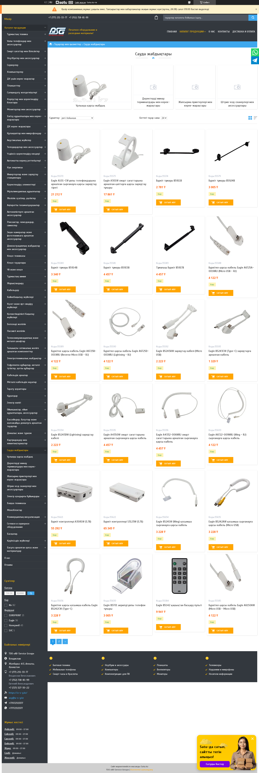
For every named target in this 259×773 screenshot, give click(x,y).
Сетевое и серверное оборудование (18, 525)
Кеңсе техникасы (16, 255)
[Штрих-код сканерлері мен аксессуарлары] (237, 87)
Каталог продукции (15, 27)
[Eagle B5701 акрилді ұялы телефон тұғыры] (127, 576)
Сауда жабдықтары (17, 450)
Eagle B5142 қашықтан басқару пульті (179, 605)
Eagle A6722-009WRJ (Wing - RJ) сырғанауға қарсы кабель (227, 436)
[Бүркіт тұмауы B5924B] (232, 151)
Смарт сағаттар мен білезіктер (23, 51)
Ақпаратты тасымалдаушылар (23, 205)
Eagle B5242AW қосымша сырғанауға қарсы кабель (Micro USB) (231, 523)
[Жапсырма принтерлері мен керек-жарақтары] (195, 87)
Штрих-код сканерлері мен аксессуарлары (21, 488)
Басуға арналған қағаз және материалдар (22, 549)
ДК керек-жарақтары (18, 126)
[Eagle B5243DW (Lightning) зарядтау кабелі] (74, 405)
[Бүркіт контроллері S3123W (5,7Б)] (127, 492)
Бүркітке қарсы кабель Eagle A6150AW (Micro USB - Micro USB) (232, 607)
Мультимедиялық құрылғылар (23, 191)
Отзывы (8, 564)
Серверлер (12, 65)
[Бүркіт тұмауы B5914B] (74, 238)
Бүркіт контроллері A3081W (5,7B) (71, 521)
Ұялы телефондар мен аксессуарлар (19, 43)
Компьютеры (111, 669)
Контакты (224, 31)
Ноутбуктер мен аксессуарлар (23, 58)
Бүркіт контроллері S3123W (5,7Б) (123, 521)
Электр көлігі (14, 402)
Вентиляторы (163, 669)
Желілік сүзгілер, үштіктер (21, 198)
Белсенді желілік (16, 324)
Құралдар (12, 395)
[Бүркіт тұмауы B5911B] (179, 151)
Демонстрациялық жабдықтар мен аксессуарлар (23, 247)
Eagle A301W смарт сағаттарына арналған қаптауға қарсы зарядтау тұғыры (125, 184)
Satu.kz (144, 766)
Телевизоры (215, 665)
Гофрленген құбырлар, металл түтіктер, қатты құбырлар (23, 367)
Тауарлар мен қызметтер (67, 44)
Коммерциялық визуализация (23, 516)
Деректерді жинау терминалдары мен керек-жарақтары (21, 466)
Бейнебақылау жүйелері (20, 297)
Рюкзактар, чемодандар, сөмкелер (20, 224)
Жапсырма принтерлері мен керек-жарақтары (22, 478)
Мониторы (162, 674)
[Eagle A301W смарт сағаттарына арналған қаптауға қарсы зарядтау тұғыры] (127, 151)
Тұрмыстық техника (17, 34)
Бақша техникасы (16, 503)
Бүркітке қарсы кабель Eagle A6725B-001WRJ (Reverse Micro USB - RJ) (73, 352)
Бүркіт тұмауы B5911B (169, 180)
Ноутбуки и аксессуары (117, 665)
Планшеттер (13, 85)
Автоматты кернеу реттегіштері (24, 160)
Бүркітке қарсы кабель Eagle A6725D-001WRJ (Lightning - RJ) (126, 352)
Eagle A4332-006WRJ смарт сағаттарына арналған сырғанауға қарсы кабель (177, 438)
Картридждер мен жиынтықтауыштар (17, 442)
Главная (172, 31)
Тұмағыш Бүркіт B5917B (170, 267)
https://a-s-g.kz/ (18, 692)
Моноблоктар (14, 510)
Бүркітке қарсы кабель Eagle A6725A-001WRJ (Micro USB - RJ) (231, 269)
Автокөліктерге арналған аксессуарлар (20, 213)
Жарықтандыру (15, 283)
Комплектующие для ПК (117, 674)
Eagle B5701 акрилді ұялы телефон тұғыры (124, 607)
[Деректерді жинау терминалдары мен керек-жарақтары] (153, 87)
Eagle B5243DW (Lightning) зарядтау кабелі (72, 436)
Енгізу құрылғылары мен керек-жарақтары (24, 118)
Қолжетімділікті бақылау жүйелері (20, 315)
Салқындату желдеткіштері (22, 92)
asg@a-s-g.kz (16, 697)
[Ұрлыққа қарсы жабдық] (90, 87)
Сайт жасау (80, 2)
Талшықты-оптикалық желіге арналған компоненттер (23, 350)
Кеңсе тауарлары (16, 262)
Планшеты (162, 665)
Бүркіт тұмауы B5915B (117, 267)
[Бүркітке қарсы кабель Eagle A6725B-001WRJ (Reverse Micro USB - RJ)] (74, 322)
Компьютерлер (15, 71)
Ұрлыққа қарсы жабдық (20, 456)
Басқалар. (12, 533)
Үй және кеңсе (15, 269)
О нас (7, 557)
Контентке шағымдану (142, 769)
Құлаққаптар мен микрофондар (24, 133)
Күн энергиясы (15, 167)
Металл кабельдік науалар (22, 382)
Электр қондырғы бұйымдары (23, 496)
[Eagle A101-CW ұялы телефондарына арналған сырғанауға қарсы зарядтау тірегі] (74, 151)
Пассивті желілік (16, 331)
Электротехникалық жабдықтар (24, 358)
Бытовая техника (61, 665)
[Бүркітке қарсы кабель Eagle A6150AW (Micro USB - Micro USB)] (232, 576)
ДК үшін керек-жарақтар (21, 78)
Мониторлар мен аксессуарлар (24, 109)
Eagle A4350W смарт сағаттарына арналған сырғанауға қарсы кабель (125, 436)
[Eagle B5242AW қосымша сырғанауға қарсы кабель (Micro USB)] (232, 492)
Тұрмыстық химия (16, 276)
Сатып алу (64, 209)
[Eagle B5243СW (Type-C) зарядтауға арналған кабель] (232, 322)
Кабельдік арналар (17, 375)
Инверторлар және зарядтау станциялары (22, 176)
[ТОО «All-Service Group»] (57, 31)
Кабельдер (13, 290)
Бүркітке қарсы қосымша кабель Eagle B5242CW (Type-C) (74, 607)
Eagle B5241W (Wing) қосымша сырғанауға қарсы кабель (174, 523)
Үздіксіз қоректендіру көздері (23, 153)
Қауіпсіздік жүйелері (18, 540)
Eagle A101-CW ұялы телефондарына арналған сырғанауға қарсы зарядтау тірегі (74, 184)
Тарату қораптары (16, 388)
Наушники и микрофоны (221, 669)
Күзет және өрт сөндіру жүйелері (20, 305)
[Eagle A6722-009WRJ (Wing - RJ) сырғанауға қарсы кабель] (232, 405)
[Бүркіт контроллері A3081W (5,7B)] (74, 492)
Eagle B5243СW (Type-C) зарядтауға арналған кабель (230, 352)
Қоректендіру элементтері (21, 184)
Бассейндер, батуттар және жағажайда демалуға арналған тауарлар (24, 423)
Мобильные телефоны (64, 669)
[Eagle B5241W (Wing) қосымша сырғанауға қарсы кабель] (179, 492)
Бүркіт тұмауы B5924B (222, 180)
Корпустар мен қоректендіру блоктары (22, 101)
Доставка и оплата (243, 31)
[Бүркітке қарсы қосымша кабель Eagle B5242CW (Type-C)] (74, 576)
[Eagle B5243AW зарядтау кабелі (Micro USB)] (179, 322)
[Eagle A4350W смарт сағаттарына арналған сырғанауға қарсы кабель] (127, 405)
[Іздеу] (252, 18)
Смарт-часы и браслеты (65, 674)
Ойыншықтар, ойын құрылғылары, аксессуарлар (22, 411)
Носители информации (220, 674)
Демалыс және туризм (19, 433)
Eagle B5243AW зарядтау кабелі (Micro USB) (179, 352)
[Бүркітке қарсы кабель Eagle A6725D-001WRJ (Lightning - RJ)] (127, 322)
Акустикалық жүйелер (19, 140)
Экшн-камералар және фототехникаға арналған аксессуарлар (20, 235)
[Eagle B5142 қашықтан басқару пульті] (179, 576)
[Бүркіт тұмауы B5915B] (127, 238)
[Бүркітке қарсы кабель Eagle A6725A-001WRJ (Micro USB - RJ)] (232, 238)
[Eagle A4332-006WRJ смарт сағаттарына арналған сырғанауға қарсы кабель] (179, 405)
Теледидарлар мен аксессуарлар (25, 147)
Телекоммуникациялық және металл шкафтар (22, 339)
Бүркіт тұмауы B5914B (64, 267)
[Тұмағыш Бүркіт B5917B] (179, 238)
